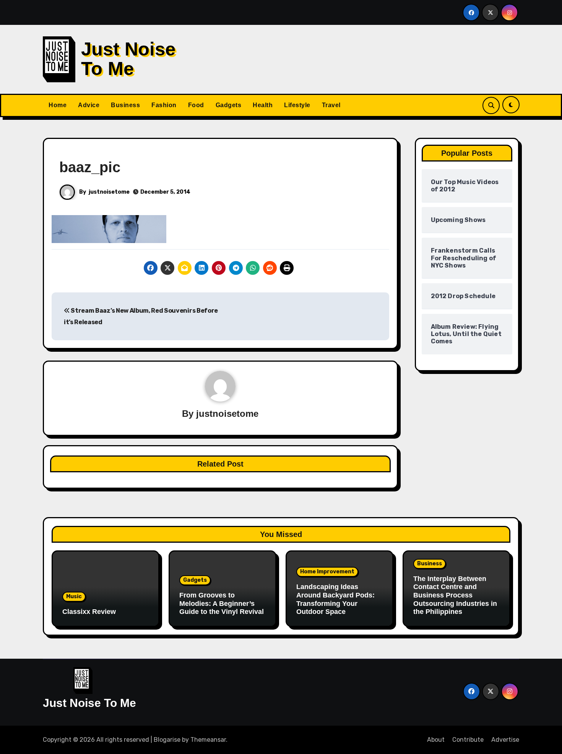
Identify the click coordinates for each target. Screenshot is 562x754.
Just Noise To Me (128, 58)
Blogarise (167, 739)
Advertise (505, 739)
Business (125, 105)
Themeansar (208, 739)
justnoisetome (109, 192)
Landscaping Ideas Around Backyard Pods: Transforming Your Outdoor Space (335, 599)
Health (263, 105)
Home (58, 105)
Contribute (468, 739)
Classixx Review (89, 611)
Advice (88, 105)
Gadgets (229, 105)
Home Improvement (327, 571)
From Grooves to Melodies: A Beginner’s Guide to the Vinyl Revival (221, 603)
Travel (331, 105)
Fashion (164, 105)
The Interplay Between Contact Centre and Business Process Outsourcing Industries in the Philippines (455, 595)
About (436, 739)
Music (74, 596)
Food (196, 105)
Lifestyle (297, 105)
